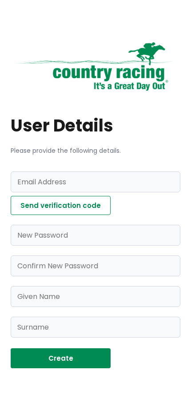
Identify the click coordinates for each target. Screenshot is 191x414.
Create (60, 358)
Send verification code (60, 205)
